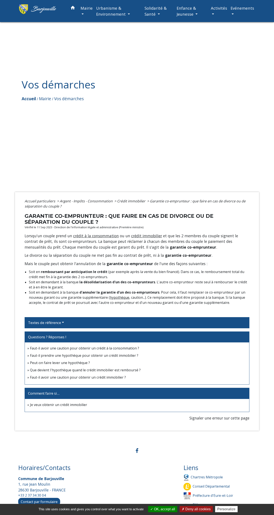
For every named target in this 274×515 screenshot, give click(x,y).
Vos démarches (69, 99)
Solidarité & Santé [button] (155, 11)
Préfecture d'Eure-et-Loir (213, 495)
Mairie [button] (86, 8)
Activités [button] (219, 8)
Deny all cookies (198, 509)
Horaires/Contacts (44, 468)
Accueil (29, 99)
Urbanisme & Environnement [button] (111, 11)
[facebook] (137, 450)
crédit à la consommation (96, 235)
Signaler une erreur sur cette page (219, 418)
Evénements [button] (242, 8)
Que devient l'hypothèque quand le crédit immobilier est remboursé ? (85, 370)
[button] (73, 8)
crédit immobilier (146, 235)
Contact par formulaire (39, 501)
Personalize (226, 509)
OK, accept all (164, 509)
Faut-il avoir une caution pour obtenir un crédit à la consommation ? (84, 348)
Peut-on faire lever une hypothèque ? (60, 362)
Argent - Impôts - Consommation (86, 201)
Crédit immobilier (131, 201)
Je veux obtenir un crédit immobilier (58, 404)
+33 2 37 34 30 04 (32, 495)
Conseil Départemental (211, 486)
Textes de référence (44, 322)
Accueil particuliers (40, 201)
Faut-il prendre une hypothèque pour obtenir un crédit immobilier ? (84, 355)
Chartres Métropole (207, 477)
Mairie (45, 99)
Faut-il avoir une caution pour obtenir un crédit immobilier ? (78, 377)
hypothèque (119, 297)
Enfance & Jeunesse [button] (186, 11)
